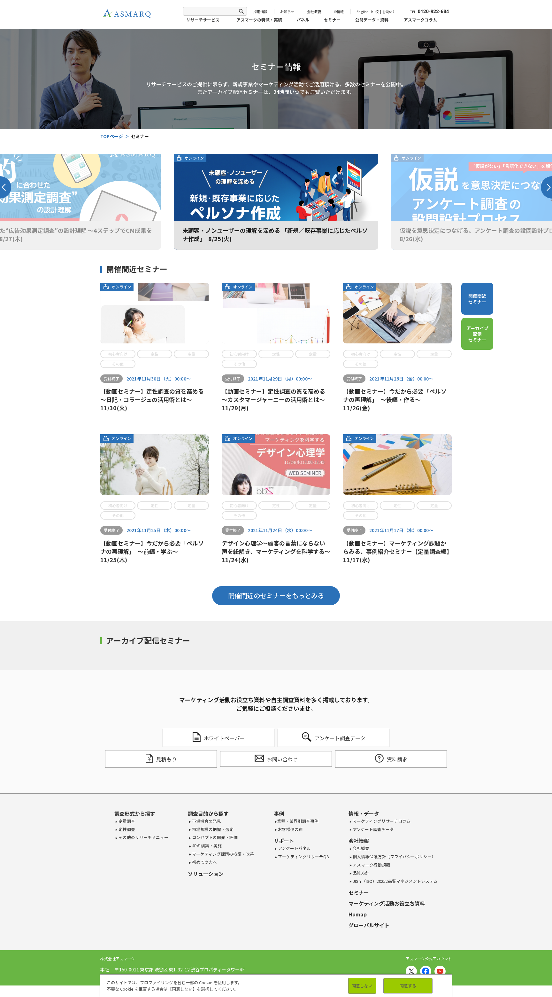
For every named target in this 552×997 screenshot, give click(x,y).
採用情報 (260, 11)
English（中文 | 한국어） (376, 11)
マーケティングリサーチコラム (381, 821)
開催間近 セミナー (477, 299)
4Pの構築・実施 (206, 846)
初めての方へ (204, 862)
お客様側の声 (290, 829)
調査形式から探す (134, 813)
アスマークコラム (420, 20)
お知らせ (287, 11)
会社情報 (359, 840)
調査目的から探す (208, 813)
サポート (284, 840)
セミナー (332, 20)
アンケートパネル (294, 848)
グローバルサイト (369, 925)
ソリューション (206, 873)
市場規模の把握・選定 (212, 829)
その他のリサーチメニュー (143, 837)
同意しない (362, 986)
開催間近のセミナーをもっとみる (276, 595)
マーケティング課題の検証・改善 (222, 854)
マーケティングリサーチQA (303, 856)
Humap (358, 914)
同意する (408, 986)
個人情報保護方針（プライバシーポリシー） (394, 856)
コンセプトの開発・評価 (214, 837)
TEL (413, 11)
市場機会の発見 (206, 821)
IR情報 (339, 11)
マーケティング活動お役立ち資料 (387, 903)
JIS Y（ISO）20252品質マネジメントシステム (395, 881)
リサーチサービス (202, 20)
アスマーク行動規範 (371, 865)
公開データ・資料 (371, 20)
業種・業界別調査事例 (297, 821)
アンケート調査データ (373, 829)
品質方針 (360, 873)
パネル (303, 20)
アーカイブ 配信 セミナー (477, 334)
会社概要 (314, 11)
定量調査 (126, 821)
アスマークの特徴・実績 (259, 20)
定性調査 (126, 829)
